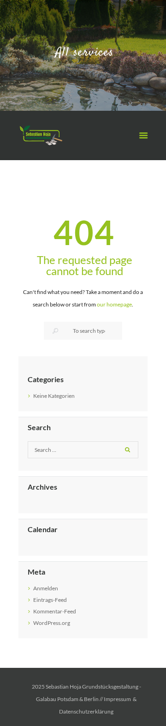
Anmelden (45, 588)
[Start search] (54, 331)
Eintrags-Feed (50, 599)
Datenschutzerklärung (86, 711)
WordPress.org (51, 622)
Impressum (117, 699)
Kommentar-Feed (54, 611)
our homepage (114, 304)
